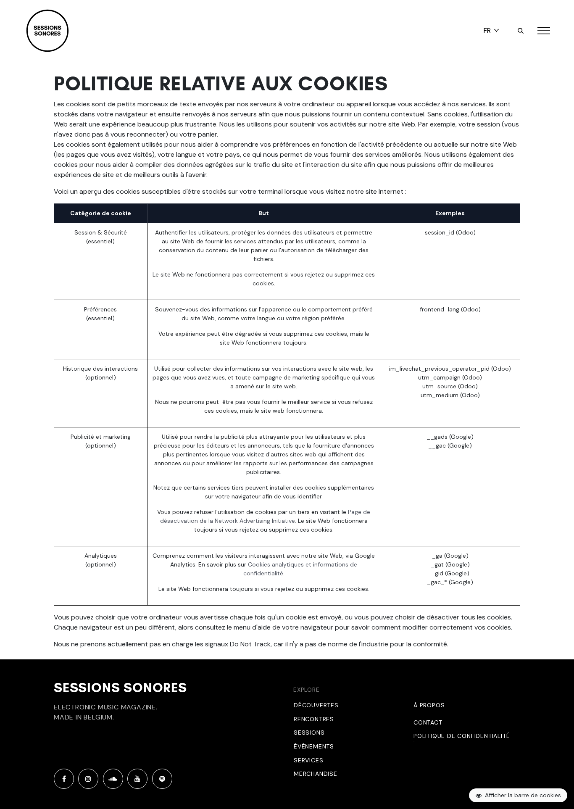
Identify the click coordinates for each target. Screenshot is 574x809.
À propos (429, 705)
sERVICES (308, 760)
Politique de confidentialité (461, 736)
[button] (521, 30)
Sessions (309, 732)
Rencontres (314, 719)
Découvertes (316, 705)
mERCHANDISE (315, 773)
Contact (427, 722)
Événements (314, 746)
